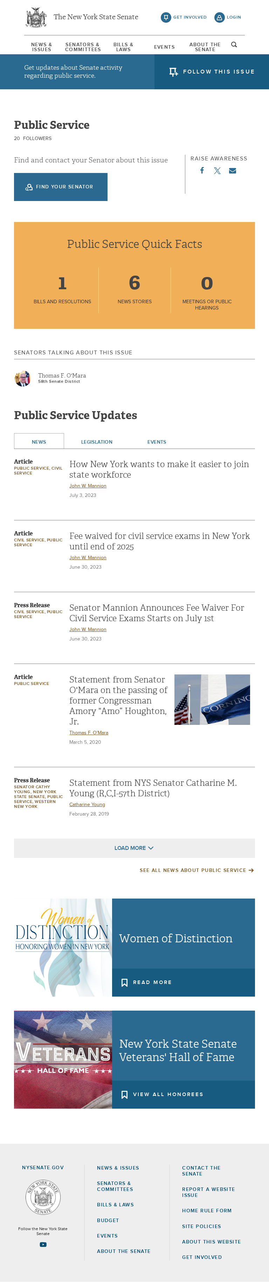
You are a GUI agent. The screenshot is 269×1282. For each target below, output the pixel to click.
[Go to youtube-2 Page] (43, 1244)
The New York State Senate (96, 17)
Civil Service (29, 540)
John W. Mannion (87, 486)
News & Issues (41, 47)
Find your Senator (65, 187)
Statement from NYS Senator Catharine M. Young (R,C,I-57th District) (153, 788)
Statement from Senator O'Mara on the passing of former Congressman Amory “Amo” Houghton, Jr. (118, 700)
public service (31, 468)
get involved (190, 17)
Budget (108, 1220)
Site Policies (201, 1226)
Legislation (97, 442)
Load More (130, 848)
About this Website (211, 1242)
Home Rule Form (207, 1210)
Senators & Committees (82, 47)
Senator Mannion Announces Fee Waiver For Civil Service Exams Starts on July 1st (156, 613)
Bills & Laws (123, 47)
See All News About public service (193, 870)
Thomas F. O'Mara (62, 375)
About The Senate (205, 47)
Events (164, 47)
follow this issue (219, 72)
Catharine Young (87, 804)
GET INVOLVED (202, 1257)
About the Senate (124, 1251)
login (234, 17)
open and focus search (234, 46)
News (39, 442)
